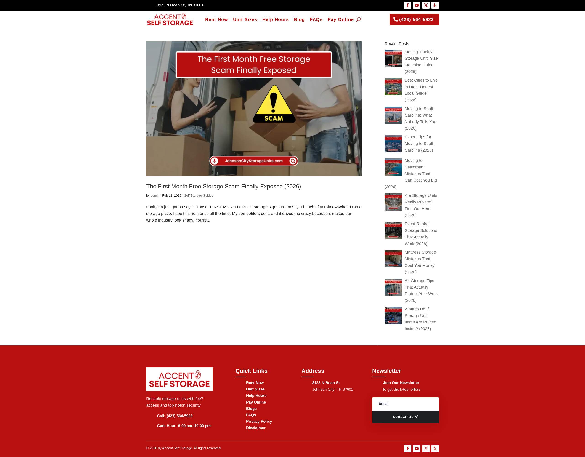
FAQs (316, 19)
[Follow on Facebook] (407, 5)
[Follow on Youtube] (416, 5)
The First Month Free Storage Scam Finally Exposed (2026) (223, 186)
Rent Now (216, 19)
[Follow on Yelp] (435, 5)
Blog (299, 19)
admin (155, 195)
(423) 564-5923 (416, 19)
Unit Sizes (245, 19)
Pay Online (341, 19)
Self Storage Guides (198, 195)
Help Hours (275, 19)
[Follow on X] (426, 5)
